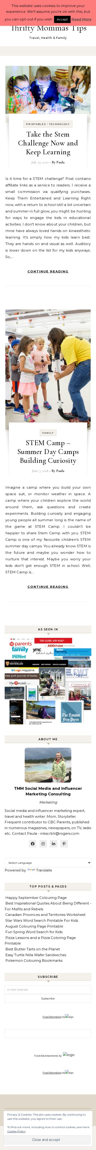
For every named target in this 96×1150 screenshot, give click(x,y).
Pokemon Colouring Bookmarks (33, 960)
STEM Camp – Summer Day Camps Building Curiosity (48, 451)
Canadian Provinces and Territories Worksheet (45, 914)
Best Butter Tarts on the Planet (32, 949)
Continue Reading (48, 271)
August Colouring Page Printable (34, 926)
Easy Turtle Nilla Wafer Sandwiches (35, 955)
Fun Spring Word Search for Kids (33, 932)
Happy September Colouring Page (36, 897)
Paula (60, 162)
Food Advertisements (46, 1055)
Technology (59, 124)
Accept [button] (62, 19)
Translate (44, 870)
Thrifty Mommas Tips (48, 27)
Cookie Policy (16, 1131)
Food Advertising (52, 1016)
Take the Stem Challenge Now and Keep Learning (48, 143)
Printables (36, 124)
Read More (82, 19)
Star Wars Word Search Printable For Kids (41, 920)
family (48, 432)
